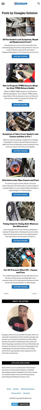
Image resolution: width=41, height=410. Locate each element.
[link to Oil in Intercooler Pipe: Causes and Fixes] (20, 167)
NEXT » (35, 294)
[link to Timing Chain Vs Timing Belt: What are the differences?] (20, 211)
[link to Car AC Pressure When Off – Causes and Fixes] (20, 257)
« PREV (5, 294)
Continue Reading (20, 56)
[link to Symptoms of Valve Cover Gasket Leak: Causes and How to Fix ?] (20, 121)
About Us (26, 393)
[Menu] (3, 4)
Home (9, 389)
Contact (16, 389)
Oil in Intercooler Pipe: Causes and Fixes (20, 180)
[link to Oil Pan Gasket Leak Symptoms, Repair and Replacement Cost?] (20, 26)
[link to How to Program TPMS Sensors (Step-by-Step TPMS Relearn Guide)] (20, 72)
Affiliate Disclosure (27, 389)
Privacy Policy (16, 393)
